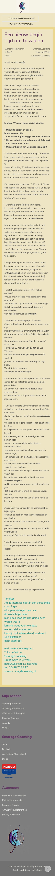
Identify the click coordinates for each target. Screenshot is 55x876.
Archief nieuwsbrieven (20, 24)
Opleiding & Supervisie (13, 708)
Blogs (5, 758)
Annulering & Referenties (14, 809)
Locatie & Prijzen (10, 805)
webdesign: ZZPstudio (31, 870)
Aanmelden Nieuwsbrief (14, 754)
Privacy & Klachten (11, 814)
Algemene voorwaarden (14, 795)
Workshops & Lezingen (13, 713)
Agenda (6, 723)
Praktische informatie (12, 800)
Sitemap (41, 866)
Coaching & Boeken (11, 703)
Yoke (4, 744)
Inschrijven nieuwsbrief (21, 18)
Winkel (5, 727)
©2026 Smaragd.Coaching (21, 866)
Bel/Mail (6, 749)
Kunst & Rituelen (10, 718)
